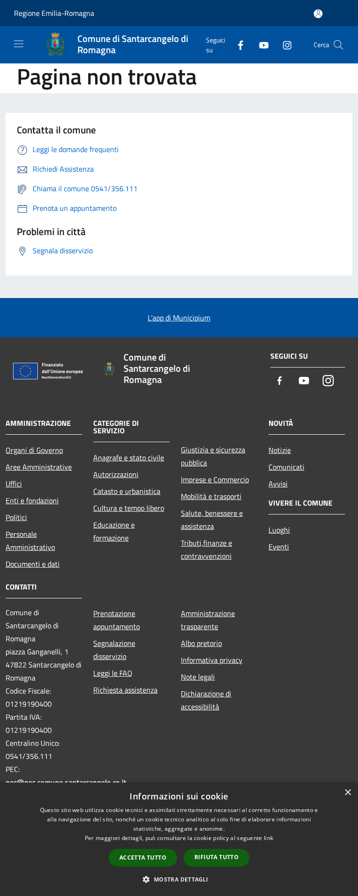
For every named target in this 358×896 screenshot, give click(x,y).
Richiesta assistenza (125, 689)
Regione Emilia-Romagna (54, 13)
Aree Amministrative (39, 466)
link (268, 838)
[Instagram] (283, 44)
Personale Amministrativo (30, 540)
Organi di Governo (34, 450)
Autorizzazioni (115, 474)
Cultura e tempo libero (128, 508)
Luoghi (279, 529)
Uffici (14, 483)
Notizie (279, 450)
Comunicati (286, 466)
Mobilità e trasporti (211, 496)
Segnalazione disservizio (114, 650)
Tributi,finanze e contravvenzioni (206, 549)
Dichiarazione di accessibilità (206, 700)
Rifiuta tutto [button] (216, 857)
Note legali (198, 676)
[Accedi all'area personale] (318, 14)
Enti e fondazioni (32, 500)
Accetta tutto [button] (142, 857)
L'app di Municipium (179, 317)
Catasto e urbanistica (126, 491)
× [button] (347, 792)
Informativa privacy (211, 660)
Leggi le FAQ (112, 673)
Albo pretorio (201, 643)
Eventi (278, 546)
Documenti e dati (33, 564)
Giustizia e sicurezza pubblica (213, 456)
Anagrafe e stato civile (128, 457)
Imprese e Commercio (215, 479)
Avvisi (278, 483)
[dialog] (179, 839)
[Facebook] (236, 44)
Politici (16, 517)
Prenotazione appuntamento (116, 620)
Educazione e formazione (114, 531)
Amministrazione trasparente (208, 620)
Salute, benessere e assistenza (212, 519)
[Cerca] (338, 44)
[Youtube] (260, 44)
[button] (179, 879)
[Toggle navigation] (18, 43)
